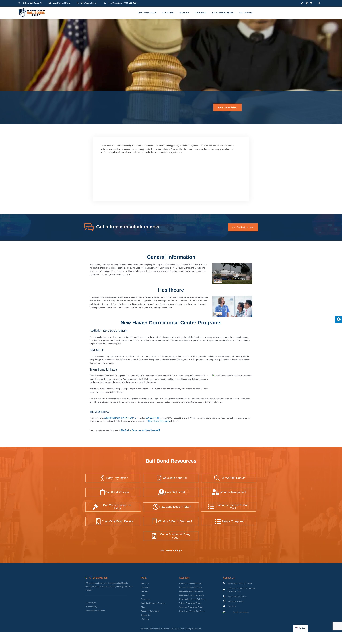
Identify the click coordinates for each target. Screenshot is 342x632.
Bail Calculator (147, 13)
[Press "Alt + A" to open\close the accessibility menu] (338, 319)
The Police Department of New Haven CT (140, 430)
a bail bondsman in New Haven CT (121, 418)
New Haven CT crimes (159, 421)
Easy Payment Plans (222, 13)
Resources (200, 13)
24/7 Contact (246, 13)
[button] (319, 3)
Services (184, 13)
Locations (167, 13)
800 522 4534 (152, 418)
